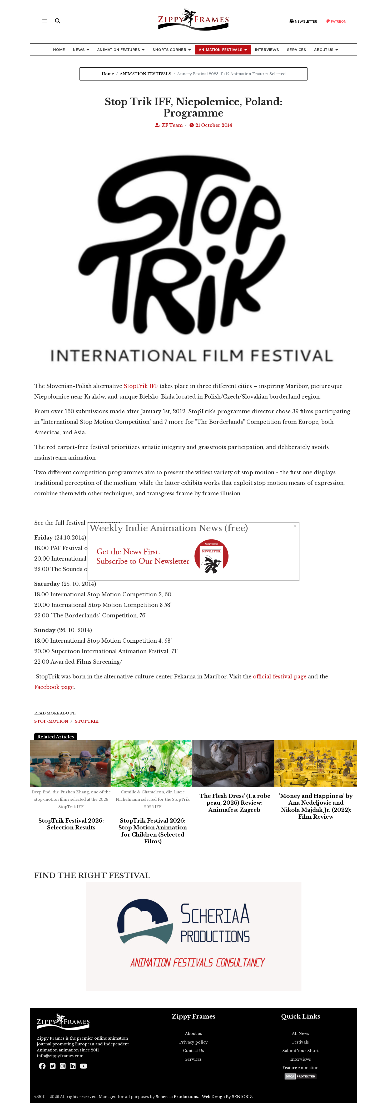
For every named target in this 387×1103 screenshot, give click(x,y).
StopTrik (86, 721)
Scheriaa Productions (177, 1096)
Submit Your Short (300, 1050)
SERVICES (296, 49)
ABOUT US (324, 49)
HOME (59, 49)
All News (300, 1033)
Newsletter (305, 21)
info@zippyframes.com (60, 1056)
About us (193, 1033)
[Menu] (44, 21)
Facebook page (54, 687)
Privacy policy (193, 1042)
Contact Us (193, 1050)
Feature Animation (300, 1067)
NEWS (79, 49)
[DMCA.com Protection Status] (300, 1076)
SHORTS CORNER (169, 49)
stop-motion (51, 721)
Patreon (338, 21)
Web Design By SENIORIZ (227, 1096)
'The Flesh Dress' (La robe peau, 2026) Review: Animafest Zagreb (234, 803)
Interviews (300, 1059)
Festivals (300, 1042)
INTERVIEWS (267, 49)
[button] (57, 21)
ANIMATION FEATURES (118, 49)
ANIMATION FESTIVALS (220, 49)
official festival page (279, 676)
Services (193, 1059)
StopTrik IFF (141, 386)
